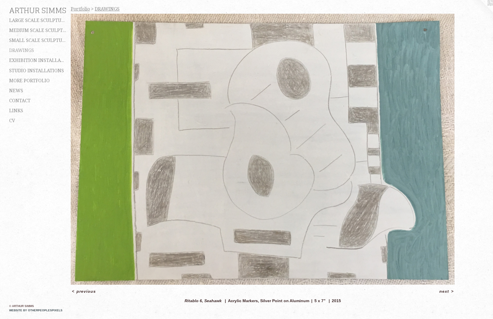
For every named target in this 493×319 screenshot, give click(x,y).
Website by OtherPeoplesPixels (35, 310)
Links (16, 110)
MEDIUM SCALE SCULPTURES (37, 30)
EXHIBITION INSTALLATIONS (37, 60)
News (16, 90)
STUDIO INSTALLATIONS (36, 70)
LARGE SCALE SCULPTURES (37, 20)
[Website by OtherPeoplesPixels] (481, 11)
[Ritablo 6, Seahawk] (262, 149)
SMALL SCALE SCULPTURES (37, 40)
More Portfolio (29, 80)
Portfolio (80, 9)
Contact (20, 100)
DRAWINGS (21, 50)
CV (12, 120)
